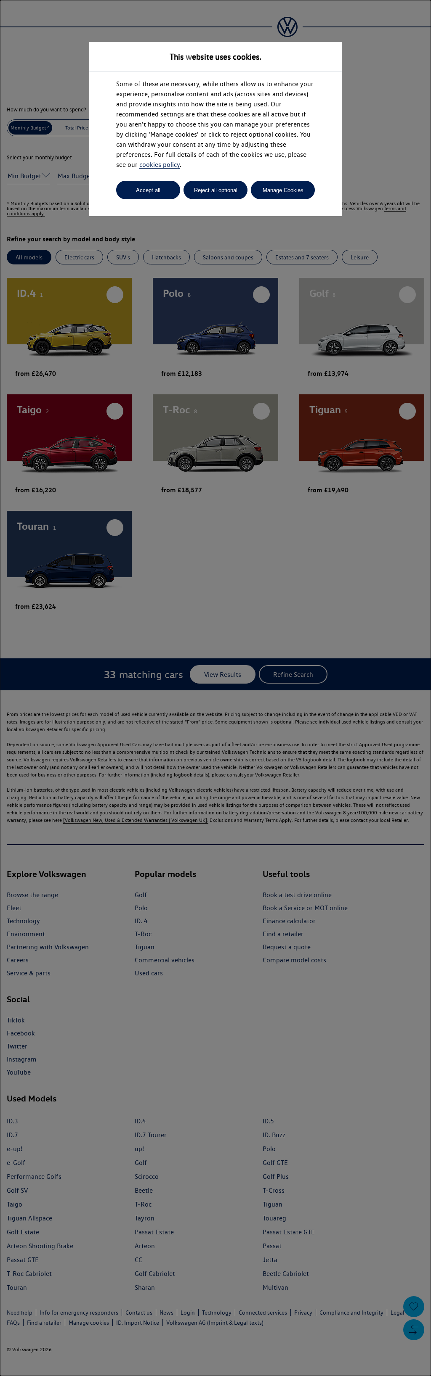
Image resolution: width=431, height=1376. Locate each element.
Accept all (148, 190)
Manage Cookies (283, 190)
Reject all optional (215, 190)
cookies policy (159, 165)
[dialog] (215, 688)
